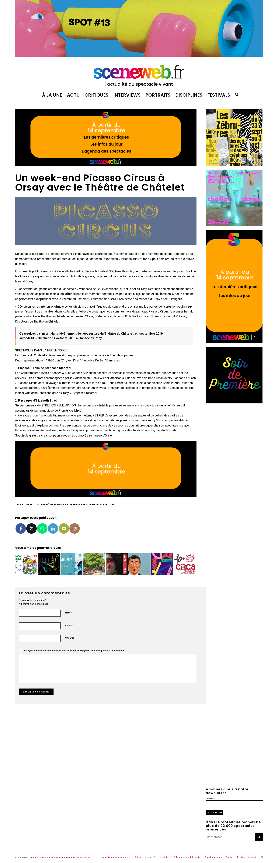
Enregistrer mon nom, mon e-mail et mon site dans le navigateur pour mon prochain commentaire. (74, 650)
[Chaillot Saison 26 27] (234, 225)
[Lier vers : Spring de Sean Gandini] (49, 564)
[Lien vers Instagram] (74, 528)
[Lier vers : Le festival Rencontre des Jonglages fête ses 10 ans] (72, 564)
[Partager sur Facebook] (21, 528)
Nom (68, 612)
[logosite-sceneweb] (139, 74)
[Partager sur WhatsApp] (42, 528)
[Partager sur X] (31, 528)
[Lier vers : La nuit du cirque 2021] (162, 564)
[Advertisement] (234, 430)
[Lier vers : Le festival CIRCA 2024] (26, 564)
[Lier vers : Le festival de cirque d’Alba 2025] (94, 564)
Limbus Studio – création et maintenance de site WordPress (60, 857)
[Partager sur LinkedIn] (53, 528)
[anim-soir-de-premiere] (234, 402)
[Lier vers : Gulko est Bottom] (117, 564)
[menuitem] (52, 95)
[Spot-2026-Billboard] (139, 55)
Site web (69, 638)
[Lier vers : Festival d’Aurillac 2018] (139, 564)
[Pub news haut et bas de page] (105, 165)
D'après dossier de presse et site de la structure (80, 504)
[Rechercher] (236, 95)
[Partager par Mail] (64, 528)
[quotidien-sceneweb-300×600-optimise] (234, 342)
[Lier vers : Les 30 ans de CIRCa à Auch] (185, 564)
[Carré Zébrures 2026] (234, 165)
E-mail (69, 625)
